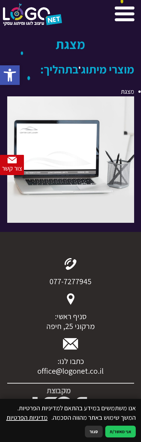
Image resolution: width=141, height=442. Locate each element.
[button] (10, 75)
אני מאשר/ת (120, 431)
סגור (94, 431)
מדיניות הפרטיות (27, 417)
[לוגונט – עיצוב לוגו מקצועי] (32, 15)
